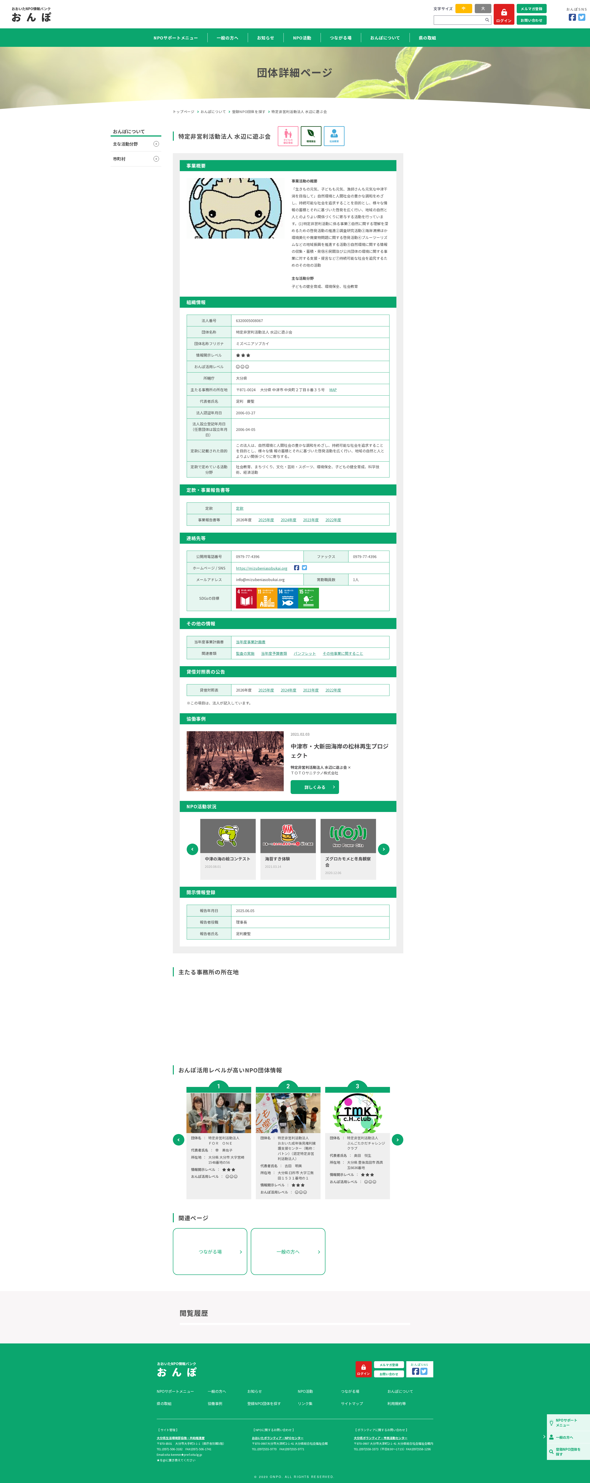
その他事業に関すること (343, 653)
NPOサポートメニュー (175, 38)
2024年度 (288, 519)
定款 (239, 508)
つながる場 (341, 38)
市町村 (119, 159)
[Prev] (192, 849)
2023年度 (311, 519)
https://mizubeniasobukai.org (261, 568)
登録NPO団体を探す (249, 111)
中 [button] (464, 8)
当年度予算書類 (274, 653)
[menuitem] (179, 1391)
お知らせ (265, 38)
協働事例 (215, 1403)
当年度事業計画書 (251, 642)
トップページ (184, 111)
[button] (544, 1437)
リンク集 (305, 1403)
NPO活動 (302, 38)
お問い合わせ (532, 20)
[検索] (487, 20)
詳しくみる (314, 787)
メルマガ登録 (532, 8)
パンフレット (305, 653)
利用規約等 (396, 1403)
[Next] (383, 849)
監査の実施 (245, 653)
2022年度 (333, 519)
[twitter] (304, 568)
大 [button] (483, 8)
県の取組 (427, 38)
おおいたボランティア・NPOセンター (278, 1438)
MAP (333, 389)
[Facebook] (572, 17)
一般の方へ (228, 38)
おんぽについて (385, 38)
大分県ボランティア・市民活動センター (380, 1438)
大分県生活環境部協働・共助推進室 (181, 1438)
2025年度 (266, 519)
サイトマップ (352, 1403)
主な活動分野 (125, 144)
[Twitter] (581, 17)
